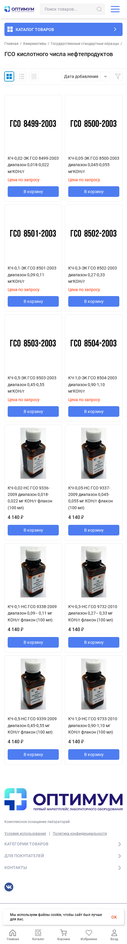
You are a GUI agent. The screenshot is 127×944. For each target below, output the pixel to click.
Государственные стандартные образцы (85, 43)
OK (114, 917)
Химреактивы (34, 43)
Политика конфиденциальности (80, 834)
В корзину (33, 191)
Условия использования (25, 834)
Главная (11, 43)
